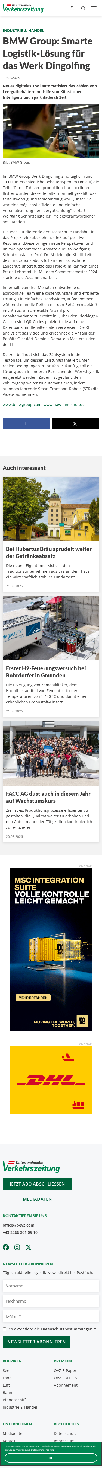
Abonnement (66, 1385)
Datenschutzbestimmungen (66, 1329)
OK (51, 1457)
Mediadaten (37, 1199)
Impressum (64, 1440)
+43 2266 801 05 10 (20, 1232)
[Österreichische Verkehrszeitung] (23, 8)
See (6, 1370)
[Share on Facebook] (26, 423)
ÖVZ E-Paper (65, 1370)
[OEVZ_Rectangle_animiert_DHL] (51, 1079)
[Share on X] (75, 423)
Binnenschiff (14, 1399)
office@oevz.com (18, 1225)
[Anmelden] (72, 8)
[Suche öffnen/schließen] (83, 8)
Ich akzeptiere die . (52, 1329)
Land (7, 1377)
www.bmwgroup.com (22, 404)
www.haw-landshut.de (64, 404)
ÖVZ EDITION (66, 1377)
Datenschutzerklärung (42, 1449)
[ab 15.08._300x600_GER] (51, 949)
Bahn (7, 1392)
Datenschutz (65, 1433)
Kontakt (10, 1440)
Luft (6, 1385)
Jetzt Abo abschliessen (37, 1184)
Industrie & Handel (23, 30)
